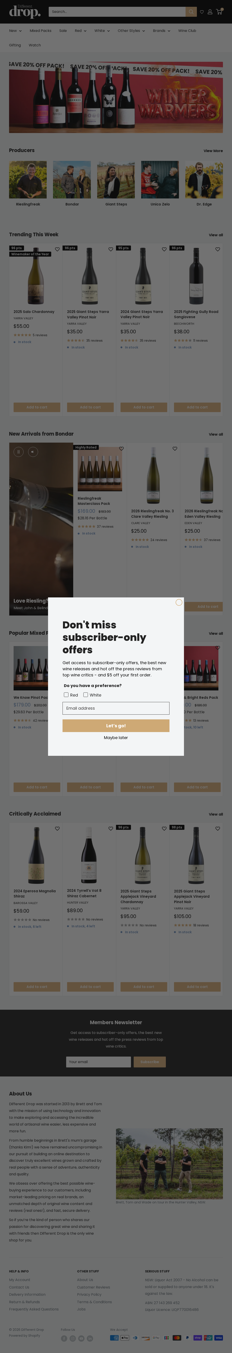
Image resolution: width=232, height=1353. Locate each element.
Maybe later (116, 737)
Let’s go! (116, 726)
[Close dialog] (179, 602)
